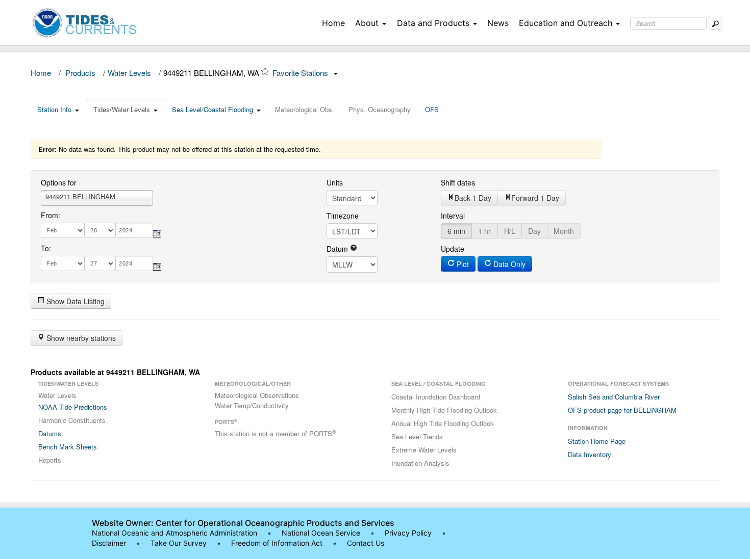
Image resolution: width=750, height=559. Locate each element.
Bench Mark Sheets (67, 446)
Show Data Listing (74, 301)
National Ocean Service (321, 532)
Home (333, 23)
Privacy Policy (408, 532)
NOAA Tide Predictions (72, 407)
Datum (338, 249)
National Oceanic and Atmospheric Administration (174, 532)
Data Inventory (589, 454)
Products (80, 72)
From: (50, 215)
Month (564, 231)
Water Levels (129, 72)
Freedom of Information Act (276, 543)
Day (534, 231)
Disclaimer (109, 543)
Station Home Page (597, 441)
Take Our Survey (180, 543)
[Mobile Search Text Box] (715, 23)
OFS (432, 109)
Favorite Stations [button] (301, 72)
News (498, 23)
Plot (462, 264)
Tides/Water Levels (121, 109)
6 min (456, 231)
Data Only (508, 264)
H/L (509, 231)
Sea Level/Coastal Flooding (212, 109)
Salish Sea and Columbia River (614, 397)
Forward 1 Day (535, 198)
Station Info (54, 109)
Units (335, 182)
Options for (59, 182)
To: (46, 248)
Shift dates (458, 182)
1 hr (484, 231)
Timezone (343, 215)
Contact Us (365, 543)
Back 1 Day (473, 198)
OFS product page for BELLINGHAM (622, 410)
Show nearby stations (80, 338)
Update (452, 249)
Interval (453, 215)
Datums (49, 433)
